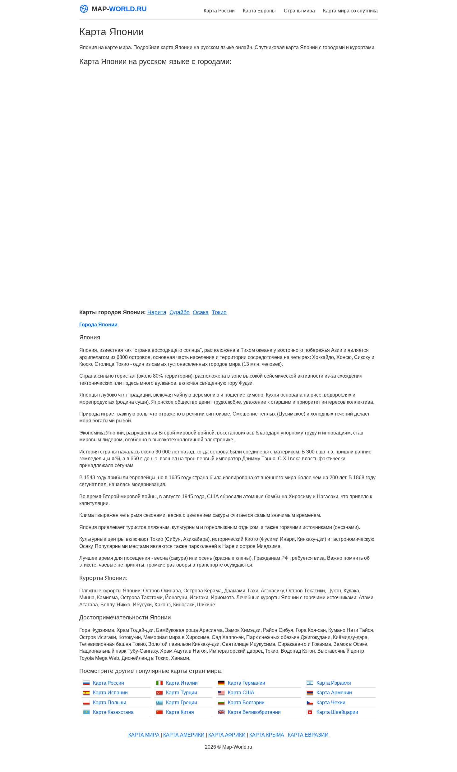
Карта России (219, 10)
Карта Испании (110, 692)
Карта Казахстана (113, 712)
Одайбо (179, 312)
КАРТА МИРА (143, 735)
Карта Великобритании (254, 712)
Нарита (156, 312)
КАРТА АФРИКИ (227, 735)
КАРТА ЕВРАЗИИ (308, 735)
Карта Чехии (330, 702)
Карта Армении (334, 692)
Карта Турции (181, 692)
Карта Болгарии (246, 702)
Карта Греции (181, 702)
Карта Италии (182, 683)
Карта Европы (259, 10)
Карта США (241, 692)
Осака (201, 312)
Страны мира (299, 10)
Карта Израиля (333, 683)
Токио (219, 312)
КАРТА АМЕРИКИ (184, 735)
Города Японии (98, 324)
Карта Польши (109, 702)
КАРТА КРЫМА (266, 735)
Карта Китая (180, 712)
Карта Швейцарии (337, 712)
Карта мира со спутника (350, 10)
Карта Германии (246, 683)
